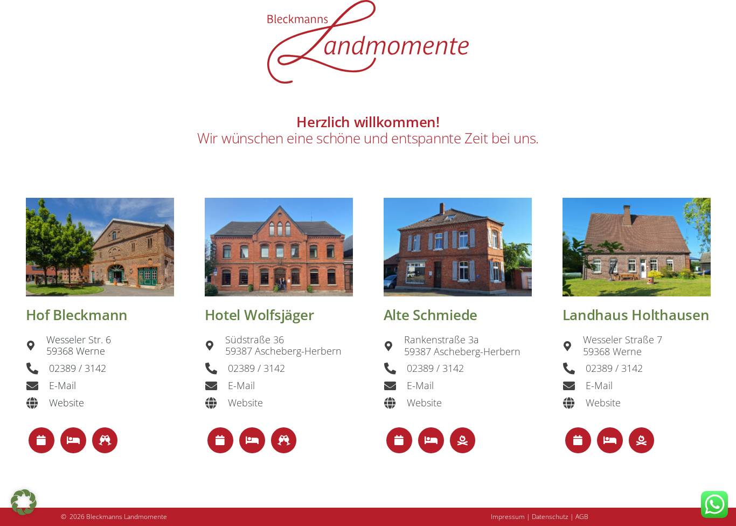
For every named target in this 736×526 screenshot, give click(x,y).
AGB (581, 516)
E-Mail (62, 385)
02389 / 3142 (77, 368)
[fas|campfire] (462, 440)
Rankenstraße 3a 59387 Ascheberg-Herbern (462, 345)
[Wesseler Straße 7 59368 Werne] (573, 346)
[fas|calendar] (42, 440)
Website (66, 402)
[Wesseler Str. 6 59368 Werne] (36, 345)
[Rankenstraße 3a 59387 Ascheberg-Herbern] (394, 346)
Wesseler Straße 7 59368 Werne (622, 345)
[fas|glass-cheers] (105, 440)
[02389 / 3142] (38, 369)
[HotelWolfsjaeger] (279, 247)
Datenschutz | (553, 516)
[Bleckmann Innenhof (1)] (100, 247)
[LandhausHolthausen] (637, 247)
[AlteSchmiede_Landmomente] (458, 247)
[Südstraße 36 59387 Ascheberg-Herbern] (215, 345)
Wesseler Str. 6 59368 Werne (78, 345)
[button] (23, 502)
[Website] (38, 403)
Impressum (508, 516)
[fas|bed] (73, 440)
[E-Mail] (38, 386)
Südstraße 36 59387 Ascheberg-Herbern (283, 345)
